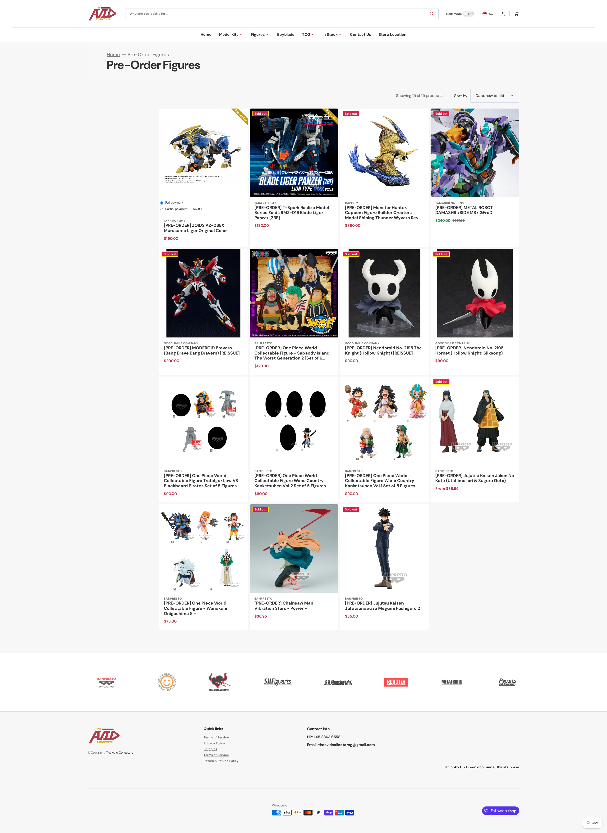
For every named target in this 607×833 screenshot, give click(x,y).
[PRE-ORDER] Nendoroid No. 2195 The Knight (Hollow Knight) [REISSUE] (383, 351)
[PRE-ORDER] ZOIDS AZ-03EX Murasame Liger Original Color (195, 228)
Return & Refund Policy (221, 761)
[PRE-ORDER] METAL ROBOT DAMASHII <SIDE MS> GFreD (464, 210)
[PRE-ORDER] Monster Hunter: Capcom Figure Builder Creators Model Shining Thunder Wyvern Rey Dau (381, 213)
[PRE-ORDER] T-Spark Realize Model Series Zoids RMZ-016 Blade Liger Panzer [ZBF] (291, 213)
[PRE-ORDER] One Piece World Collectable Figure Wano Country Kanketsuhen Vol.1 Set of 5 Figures (380, 481)
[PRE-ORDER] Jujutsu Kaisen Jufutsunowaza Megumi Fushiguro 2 (382, 606)
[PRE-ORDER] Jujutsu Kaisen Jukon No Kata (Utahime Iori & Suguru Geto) (474, 478)
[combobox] (282, 14)
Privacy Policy (214, 743)
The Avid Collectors (119, 753)
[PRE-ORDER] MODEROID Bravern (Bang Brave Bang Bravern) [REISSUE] (202, 351)
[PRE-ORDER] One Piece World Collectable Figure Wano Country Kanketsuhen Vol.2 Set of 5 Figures (290, 481)
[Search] (432, 14)
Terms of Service (216, 737)
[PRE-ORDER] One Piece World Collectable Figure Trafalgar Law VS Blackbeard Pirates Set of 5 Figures (201, 481)
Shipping (210, 749)
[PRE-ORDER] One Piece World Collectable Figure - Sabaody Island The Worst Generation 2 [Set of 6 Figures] (292, 353)
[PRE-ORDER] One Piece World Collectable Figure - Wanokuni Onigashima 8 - (195, 608)
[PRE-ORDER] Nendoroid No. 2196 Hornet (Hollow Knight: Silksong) (469, 351)
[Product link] (203, 178)
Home (113, 54)
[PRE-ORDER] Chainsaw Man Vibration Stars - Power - (283, 606)
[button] (503, 14)
